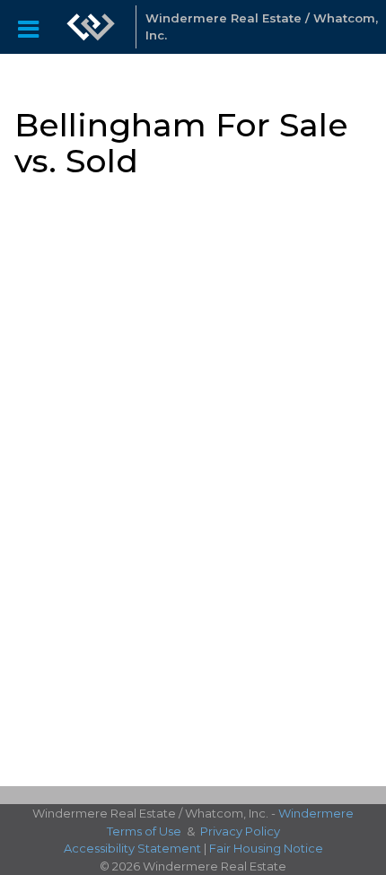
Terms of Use (144, 831)
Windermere (316, 813)
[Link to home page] (91, 27)
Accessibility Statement (132, 848)
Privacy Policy (240, 831)
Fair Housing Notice (266, 848)
